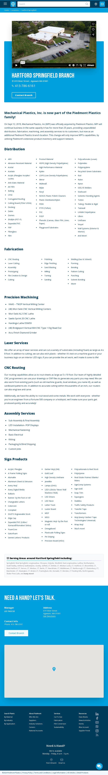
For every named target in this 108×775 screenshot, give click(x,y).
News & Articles (84, 720)
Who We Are (33, 717)
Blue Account (84, 727)
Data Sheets (83, 717)
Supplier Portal (84, 731)
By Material (8, 717)
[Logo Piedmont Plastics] (13, 4)
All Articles (71, 773)
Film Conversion (60, 724)
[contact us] (102, 4)
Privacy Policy (27, 773)
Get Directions (49, 616)
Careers (32, 727)
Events (81, 724)
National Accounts (36, 731)
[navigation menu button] (5, 4)
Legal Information (59, 773)
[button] (54, 669)
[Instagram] (99, 730)
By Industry (8, 720)
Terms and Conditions (42, 773)
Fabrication (58, 720)
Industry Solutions (35, 724)
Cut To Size (58, 717)
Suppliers (32, 720)
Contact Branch (16, 633)
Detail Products (82, 773)
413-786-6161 (25, 85)
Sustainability (59, 727)
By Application (9, 724)
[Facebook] (99, 718)
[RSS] (99, 735)
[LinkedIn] (99, 714)
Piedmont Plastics (14, 773)
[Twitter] (99, 726)
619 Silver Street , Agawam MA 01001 (31, 81)
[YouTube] (99, 722)
